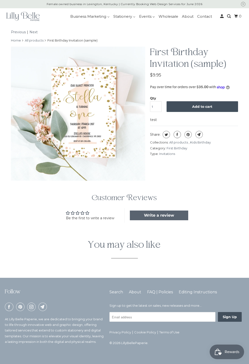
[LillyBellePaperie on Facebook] (10, 307)
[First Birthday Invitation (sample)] (78, 114)
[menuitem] (90, 16)
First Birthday (177, 148)
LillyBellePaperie (134, 343)
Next (33, 32)
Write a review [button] (159, 215)
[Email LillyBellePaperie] (43, 307)
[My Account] (222, 16)
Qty (153, 98)
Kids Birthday (200, 142)
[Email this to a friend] (198, 134)
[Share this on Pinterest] (187, 134)
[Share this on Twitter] (165, 134)
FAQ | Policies (160, 292)
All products (34, 40)
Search (116, 292)
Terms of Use (169, 332)
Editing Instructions (198, 292)
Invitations (167, 154)
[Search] (229, 16)
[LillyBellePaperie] (23, 16)
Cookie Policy (145, 332)
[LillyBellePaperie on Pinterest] (21, 307)
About (135, 292)
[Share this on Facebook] (176, 134)
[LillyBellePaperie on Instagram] (32, 307)
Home (16, 40)
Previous (18, 32)
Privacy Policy (120, 332)
